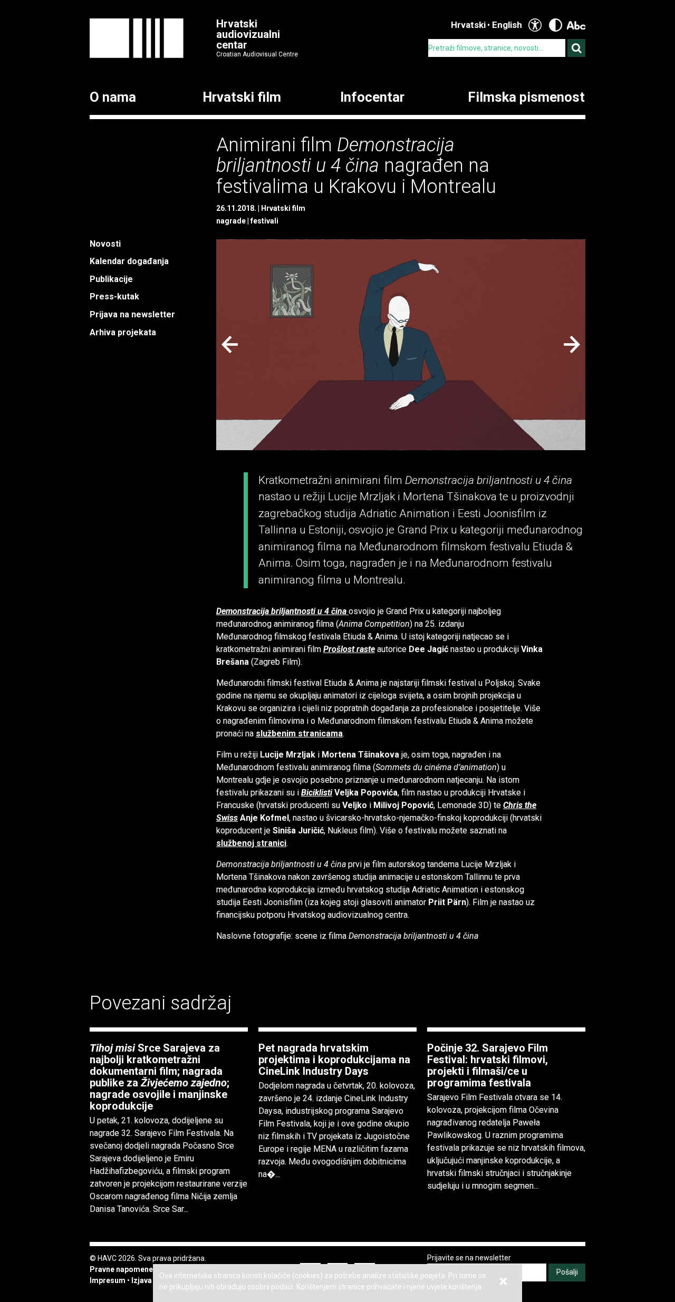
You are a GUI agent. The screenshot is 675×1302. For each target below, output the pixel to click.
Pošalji (567, 1272)
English (507, 25)
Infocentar (372, 97)
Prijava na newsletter (132, 314)
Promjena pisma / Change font (576, 25)
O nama (113, 97)
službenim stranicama (299, 733)
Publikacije (111, 279)
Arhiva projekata (123, 332)
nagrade (231, 221)
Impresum (108, 1280)
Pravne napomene (121, 1269)
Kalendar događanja (129, 261)
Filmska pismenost (526, 97)
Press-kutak (114, 297)
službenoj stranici (251, 843)
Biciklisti (316, 793)
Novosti (105, 244)
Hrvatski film (241, 97)
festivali (264, 221)
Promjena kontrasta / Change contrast (555, 25)
